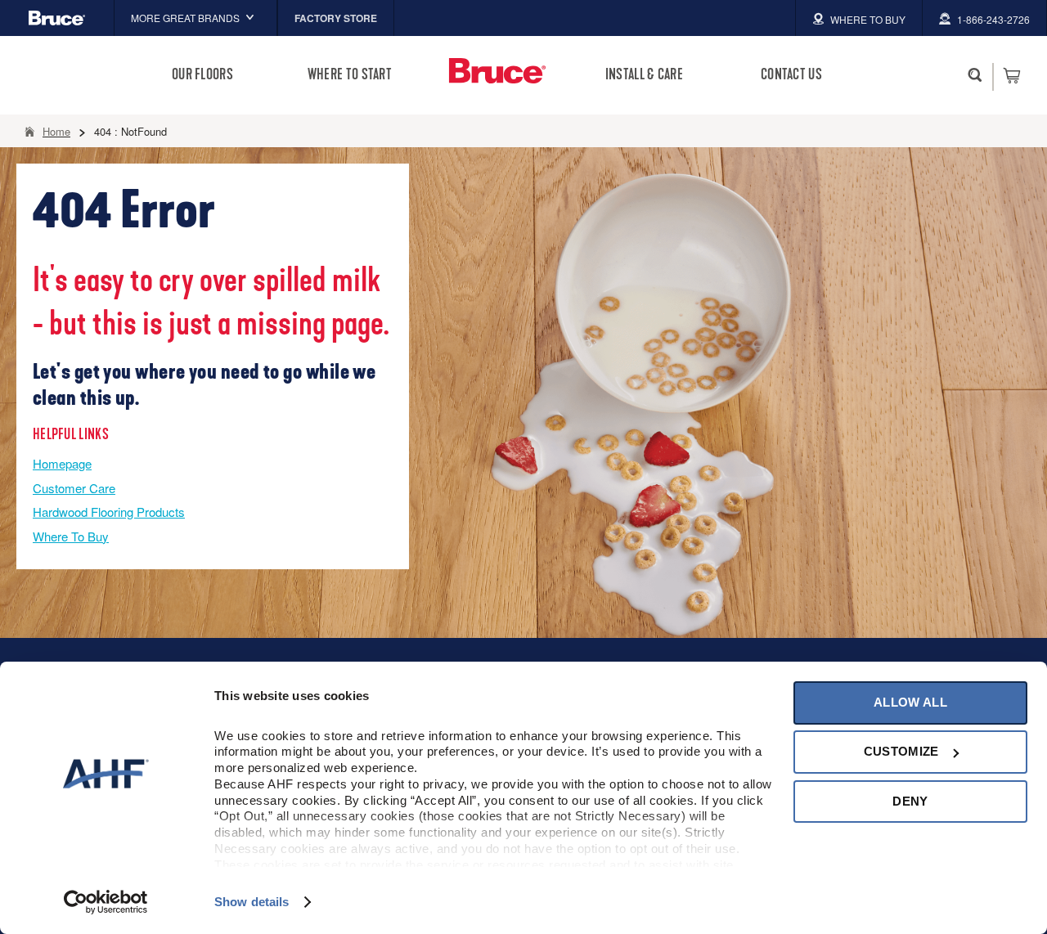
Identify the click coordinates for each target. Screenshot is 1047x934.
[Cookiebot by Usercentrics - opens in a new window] (105, 902)
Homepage (62, 463)
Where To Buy (71, 536)
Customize (901, 751)
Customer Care (74, 487)
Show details (251, 902)
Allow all (910, 702)
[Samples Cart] (1011, 75)
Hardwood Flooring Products (109, 511)
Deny (910, 801)
